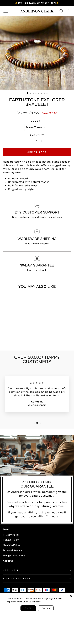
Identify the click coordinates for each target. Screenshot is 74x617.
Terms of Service (12, 550)
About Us (8, 560)
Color (36, 121)
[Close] (71, 595)
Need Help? (12, 570)
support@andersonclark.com (46, 217)
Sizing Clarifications (14, 555)
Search (7, 529)
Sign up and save (17, 578)
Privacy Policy (11, 534)
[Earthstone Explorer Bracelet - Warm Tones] (5, 339)
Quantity (37, 135)
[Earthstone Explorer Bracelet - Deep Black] (13, 339)
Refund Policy (11, 539)
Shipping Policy (11, 545)
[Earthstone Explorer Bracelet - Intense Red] (9, 339)
